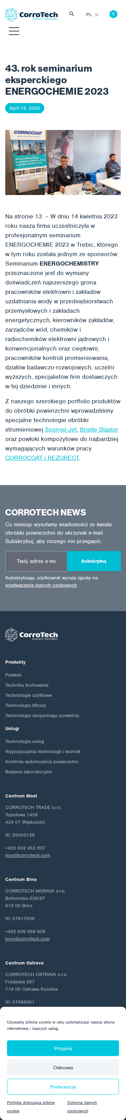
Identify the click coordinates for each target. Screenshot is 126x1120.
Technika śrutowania (26, 685)
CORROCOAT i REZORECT (42, 458)
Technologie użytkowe (28, 695)
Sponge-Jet (61, 429)
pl (89, 14)
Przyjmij (63, 1048)
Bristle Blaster (99, 429)
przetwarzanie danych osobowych (41, 585)
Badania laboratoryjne (28, 772)
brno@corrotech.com (27, 939)
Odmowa (63, 1067)
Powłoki (13, 675)
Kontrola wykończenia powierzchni (41, 762)
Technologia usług (24, 741)
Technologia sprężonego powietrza (42, 715)
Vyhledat (73, 14)
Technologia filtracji (25, 705)
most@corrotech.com (27, 855)
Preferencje (63, 1087)
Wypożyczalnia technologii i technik (42, 751)
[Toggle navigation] (14, 32)
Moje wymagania (108, 15)
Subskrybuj (93, 561)
